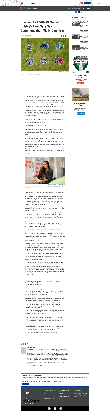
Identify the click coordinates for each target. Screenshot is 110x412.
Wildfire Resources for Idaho (80, 104)
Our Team (46, 395)
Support (58, 11)
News (20, 11)
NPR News (26, 339)
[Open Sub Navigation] (22, 11)
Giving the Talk (28, 153)
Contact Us (61, 393)
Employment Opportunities (64, 396)
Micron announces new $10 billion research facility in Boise (84, 36)
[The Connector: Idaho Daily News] (80, 64)
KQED (44, 335)
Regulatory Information (78, 390)
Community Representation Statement (64, 391)
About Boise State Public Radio (50, 390)
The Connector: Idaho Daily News (80, 76)
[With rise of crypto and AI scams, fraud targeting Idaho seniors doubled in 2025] (76, 23)
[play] (21, 8)
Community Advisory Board (49, 398)
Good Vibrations (53, 249)
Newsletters (33, 11)
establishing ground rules (48, 300)
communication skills (45, 201)
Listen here (81, 83)
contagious (57, 316)
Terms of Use (61, 398)
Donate (87, 3)
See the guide (80, 113)
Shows (45, 11)
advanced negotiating (47, 243)
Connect (52, 11)
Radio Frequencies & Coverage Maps (80, 393)
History (45, 393)
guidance (29, 143)
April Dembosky (28, 35)
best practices (59, 141)
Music (25, 11)
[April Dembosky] (23, 350)
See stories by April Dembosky (34, 365)
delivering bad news (59, 302)
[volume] (24, 8)
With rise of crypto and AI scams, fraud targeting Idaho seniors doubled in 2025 (84, 24)
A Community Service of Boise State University (80, 396)
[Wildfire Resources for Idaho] (80, 94)
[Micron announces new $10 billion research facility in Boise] (76, 36)
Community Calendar (67, 11)
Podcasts (39, 11)
